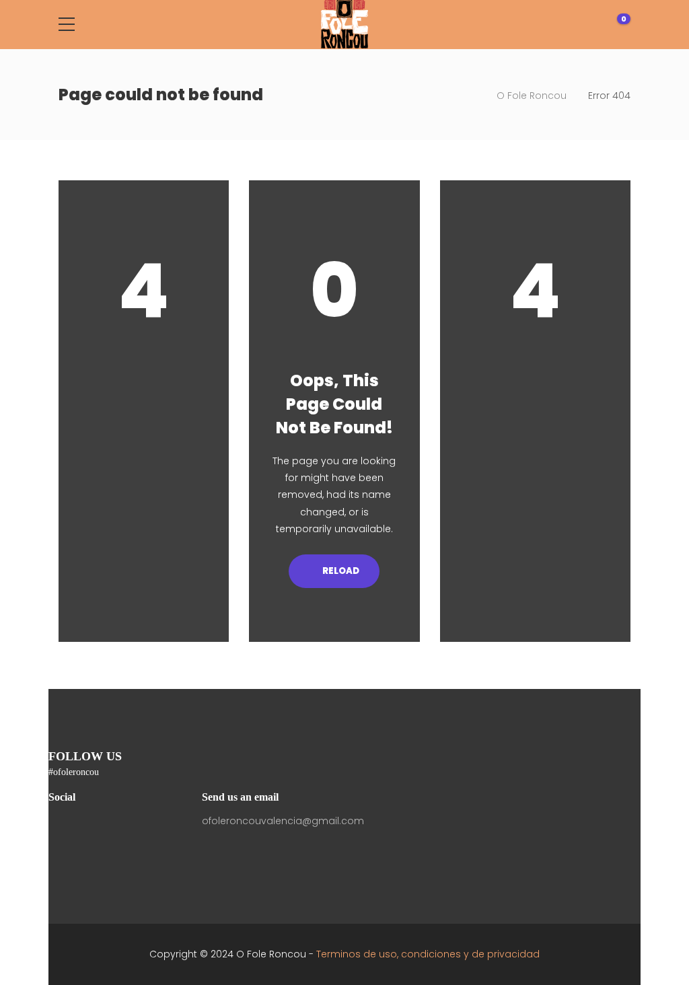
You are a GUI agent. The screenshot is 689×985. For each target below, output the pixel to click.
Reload (340, 570)
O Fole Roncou (532, 95)
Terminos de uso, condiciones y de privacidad (428, 954)
